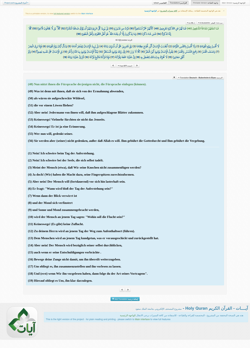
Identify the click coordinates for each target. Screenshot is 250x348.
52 (63, 28)
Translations (178, 2)
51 (111, 28)
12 (101, 51)
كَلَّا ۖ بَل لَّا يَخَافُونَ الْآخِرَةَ (49, 28)
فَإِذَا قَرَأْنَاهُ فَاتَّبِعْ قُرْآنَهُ (100, 57)
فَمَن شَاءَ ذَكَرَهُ (149, 34)
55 (139, 34)
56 (78, 34)
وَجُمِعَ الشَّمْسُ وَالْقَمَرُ (187, 51)
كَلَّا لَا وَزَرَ (135, 51)
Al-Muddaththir (211, 23)
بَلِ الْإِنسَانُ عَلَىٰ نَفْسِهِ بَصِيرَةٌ (49, 51)
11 (128, 51)
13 (65, 51)
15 (170, 57)
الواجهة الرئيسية (150, 11)
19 (65, 57)
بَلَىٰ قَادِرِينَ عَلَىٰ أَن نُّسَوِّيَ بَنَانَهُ (118, 46)
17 (112, 57)
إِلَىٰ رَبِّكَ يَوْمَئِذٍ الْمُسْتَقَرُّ (114, 51)
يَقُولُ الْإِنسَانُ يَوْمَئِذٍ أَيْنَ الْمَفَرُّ (159, 51)
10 (143, 51)
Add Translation (126, 299)
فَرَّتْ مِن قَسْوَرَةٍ (121, 28)
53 (34, 28)
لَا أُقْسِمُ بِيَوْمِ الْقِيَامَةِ (209, 46)
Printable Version (205, 2)
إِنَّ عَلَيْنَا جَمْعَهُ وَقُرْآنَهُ (125, 57)
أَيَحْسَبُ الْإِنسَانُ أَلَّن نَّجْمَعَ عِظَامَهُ (152, 46)
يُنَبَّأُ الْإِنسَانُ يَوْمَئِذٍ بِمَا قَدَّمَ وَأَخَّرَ (83, 51)
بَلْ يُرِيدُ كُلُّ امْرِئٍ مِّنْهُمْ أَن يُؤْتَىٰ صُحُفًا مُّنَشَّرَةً (87, 28)
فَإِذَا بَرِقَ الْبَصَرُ (35, 46)
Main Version (233, 2)
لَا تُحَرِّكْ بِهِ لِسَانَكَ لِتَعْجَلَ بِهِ (154, 57)
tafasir (160, 2)
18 (87, 57)
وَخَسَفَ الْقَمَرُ (208, 51)
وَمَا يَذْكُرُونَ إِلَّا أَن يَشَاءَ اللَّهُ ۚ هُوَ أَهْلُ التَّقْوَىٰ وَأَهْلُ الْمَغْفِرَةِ (109, 34)
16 (138, 57)
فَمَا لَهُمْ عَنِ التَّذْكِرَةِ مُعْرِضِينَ (172, 28)
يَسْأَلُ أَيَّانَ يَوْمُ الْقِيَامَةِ (57, 46)
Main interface (87, 13)
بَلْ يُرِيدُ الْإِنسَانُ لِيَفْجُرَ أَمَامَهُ (85, 46)
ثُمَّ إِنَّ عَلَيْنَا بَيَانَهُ (76, 57)
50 (131, 28)
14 (34, 51)
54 (159, 34)
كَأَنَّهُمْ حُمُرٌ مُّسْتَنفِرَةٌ (144, 28)
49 (156, 28)
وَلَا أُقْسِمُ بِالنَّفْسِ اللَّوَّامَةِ (184, 46)
